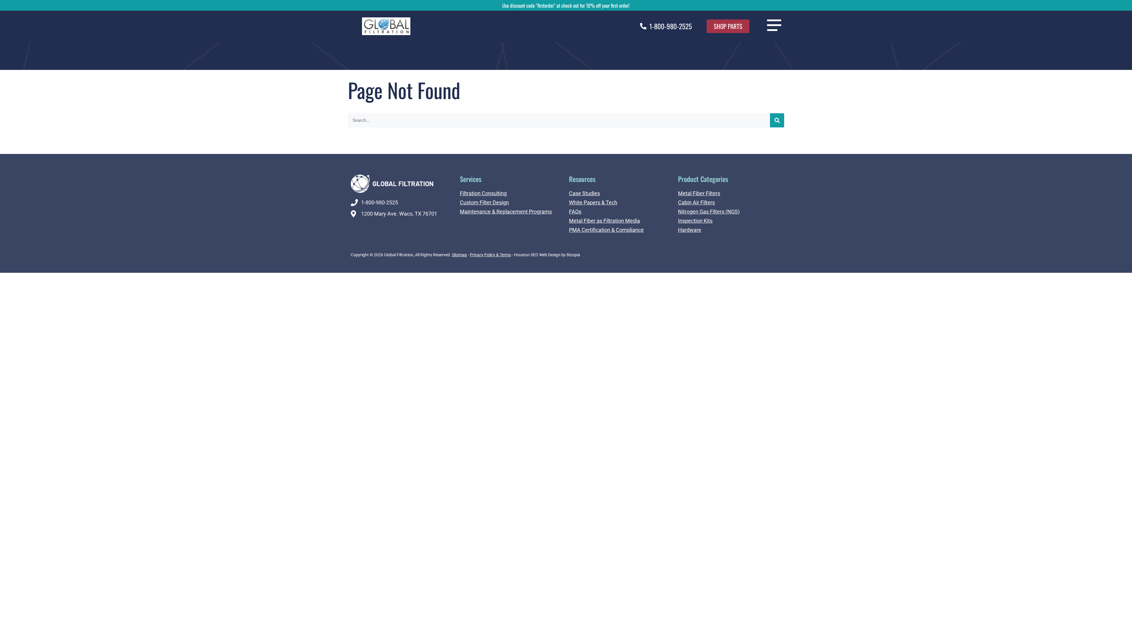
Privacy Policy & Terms (490, 254)
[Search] (777, 120)
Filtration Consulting (483, 193)
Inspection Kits (695, 221)
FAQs (575, 211)
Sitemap (459, 254)
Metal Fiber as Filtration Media (604, 221)
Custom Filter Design (484, 202)
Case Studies (584, 193)
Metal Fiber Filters (699, 193)
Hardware (689, 230)
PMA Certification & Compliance (606, 230)
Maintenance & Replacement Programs (506, 211)
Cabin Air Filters (696, 202)
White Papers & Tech (593, 202)
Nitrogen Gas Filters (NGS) (709, 211)
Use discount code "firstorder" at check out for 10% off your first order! (566, 5)
